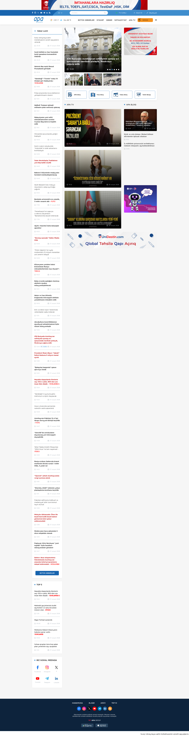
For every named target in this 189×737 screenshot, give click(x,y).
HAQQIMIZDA (77, 703)
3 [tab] (112, 69)
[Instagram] (35, 13)
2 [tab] (109, 69)
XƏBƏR (109, 20)
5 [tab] (116, 69)
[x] (89, 709)
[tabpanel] (93, 50)
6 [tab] (118, 69)
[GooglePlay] (87, 726)
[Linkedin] (47, 13)
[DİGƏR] (155, 20)
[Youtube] (41, 13)
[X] (38, 13)
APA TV (132, 20)
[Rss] (49, 13)
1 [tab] (107, 69)
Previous (67, 50)
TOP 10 (114, 703)
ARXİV (103, 703)
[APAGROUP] (94, 720)
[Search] (105, 13)
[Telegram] (44, 13)
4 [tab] (114, 69)
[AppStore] (101, 726)
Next (118, 50)
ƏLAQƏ (91, 703)
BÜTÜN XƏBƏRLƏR (86, 20)
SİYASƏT (100, 20)
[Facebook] (32, 13)
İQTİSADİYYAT (120, 20)
